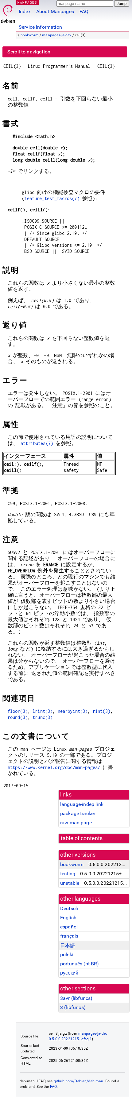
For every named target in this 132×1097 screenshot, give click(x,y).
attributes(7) (37, 443)
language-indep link (81, 804)
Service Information (40, 27)
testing (67, 874)
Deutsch (69, 908)
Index (25, 11)
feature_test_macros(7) (51, 198)
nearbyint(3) (73, 711)
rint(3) (101, 711)
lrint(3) (42, 711)
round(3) (18, 717)
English (68, 917)
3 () (73, 1007)
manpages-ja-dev (56, 35)
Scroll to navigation (28, 52)
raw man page (76, 822)
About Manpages (55, 11)
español (69, 927)
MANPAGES (27, 2)
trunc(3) (42, 717)
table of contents (82, 838)
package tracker (77, 813)
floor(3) (18, 711)
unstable (69, 883)
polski (66, 954)
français (69, 936)
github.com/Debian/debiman (78, 1081)
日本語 (67, 945)
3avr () (76, 998)
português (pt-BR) (79, 964)
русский (69, 973)
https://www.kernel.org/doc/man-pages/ (54, 767)
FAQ (84, 11)
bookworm (30, 35)
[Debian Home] (8, 12)
